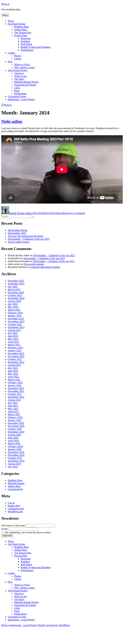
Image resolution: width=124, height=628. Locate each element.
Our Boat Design (16, 23)
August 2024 (14, 301)
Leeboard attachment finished (45, 267)
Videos (17, 58)
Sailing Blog (20, 29)
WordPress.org (15, 511)
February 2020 (15, 446)
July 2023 (13, 333)
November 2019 (16, 455)
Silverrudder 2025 (17, 233)
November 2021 (16, 391)
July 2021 (13, 402)
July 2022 (13, 368)
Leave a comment (76, 213)
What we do (20, 76)
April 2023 (13, 341)
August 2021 (14, 399)
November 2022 (16, 356)
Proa (10, 61)
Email (4, 528)
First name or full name (13, 525)
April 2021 (13, 411)
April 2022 (13, 376)
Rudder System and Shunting (36, 47)
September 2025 (16, 283)
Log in (11, 502)
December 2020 (16, 423)
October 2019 (15, 458)
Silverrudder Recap (17, 230)
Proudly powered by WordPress (53, 625)
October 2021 (15, 394)
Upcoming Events (17, 96)
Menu (5, 15)
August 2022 (14, 365)
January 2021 (14, 420)
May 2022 (13, 373)
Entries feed (14, 505)
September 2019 (16, 461)
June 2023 (13, 336)
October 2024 (15, 295)
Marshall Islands (16, 483)
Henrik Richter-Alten (20, 213)
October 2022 (15, 359)
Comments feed (16, 508)
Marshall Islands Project (26, 82)
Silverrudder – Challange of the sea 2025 (28, 239)
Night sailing (11, 121)
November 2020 (16, 426)
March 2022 (14, 379)
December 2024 (16, 292)
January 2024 (14, 315)
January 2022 (14, 385)
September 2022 (16, 362)
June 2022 (13, 370)
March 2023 (14, 344)
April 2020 (13, 440)
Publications (20, 93)
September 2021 (16, 397)
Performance (27, 50)
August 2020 (14, 434)
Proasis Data (20, 35)
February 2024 (15, 312)
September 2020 (16, 431)
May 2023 (13, 338)
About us (19, 73)
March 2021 (14, 414)
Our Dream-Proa (22, 32)
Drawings (26, 38)
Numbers (25, 41)
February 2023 (15, 347)
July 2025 (13, 286)
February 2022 (15, 382)
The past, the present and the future (25, 236)
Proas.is (5, 4)
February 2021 (15, 417)
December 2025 (16, 280)
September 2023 (16, 327)
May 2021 (13, 408)
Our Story (19, 79)
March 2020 (14, 443)
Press (17, 90)
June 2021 (13, 405)
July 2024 (13, 304)
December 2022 (16, 353)
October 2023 (15, 324)
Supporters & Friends (25, 84)
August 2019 (14, 463)
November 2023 (16, 321)
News (11, 21)
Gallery (11, 52)
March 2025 (14, 289)
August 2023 (14, 330)
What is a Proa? (22, 64)
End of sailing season (18, 241)
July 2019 (13, 466)
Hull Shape (26, 44)
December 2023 (16, 318)
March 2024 (14, 309)
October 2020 (15, 429)
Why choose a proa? (24, 67)
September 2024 (16, 298)
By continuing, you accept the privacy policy (28, 532)
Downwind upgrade (34, 264)
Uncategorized (15, 489)
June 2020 (13, 437)
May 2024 (13, 307)
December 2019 (16, 452)
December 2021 (16, 388)
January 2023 (14, 350)
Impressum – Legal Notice (21, 99)
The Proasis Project (17, 70)
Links (17, 87)
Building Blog (21, 26)
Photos (17, 55)
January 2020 (14, 449)
